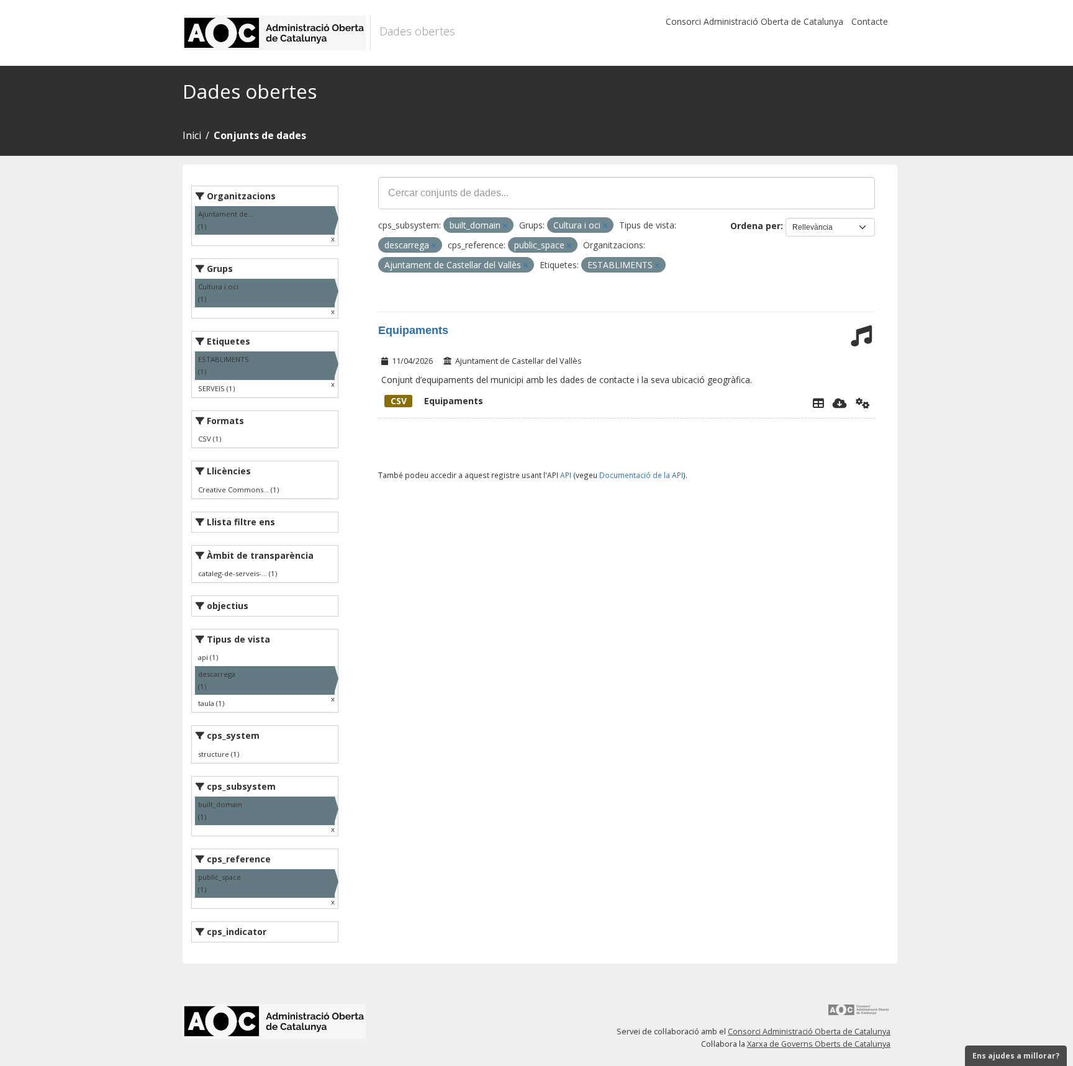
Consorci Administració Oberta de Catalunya (754, 21)
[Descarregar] (840, 403)
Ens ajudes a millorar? (1015, 1055)
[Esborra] (505, 225)
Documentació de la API (641, 475)
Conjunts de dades (260, 135)
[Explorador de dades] (818, 403)
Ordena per (755, 226)
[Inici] (277, 33)
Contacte (869, 21)
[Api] (863, 403)
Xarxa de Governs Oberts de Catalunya (818, 1044)
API (565, 475)
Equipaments (413, 330)
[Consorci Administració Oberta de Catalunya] (858, 1014)
